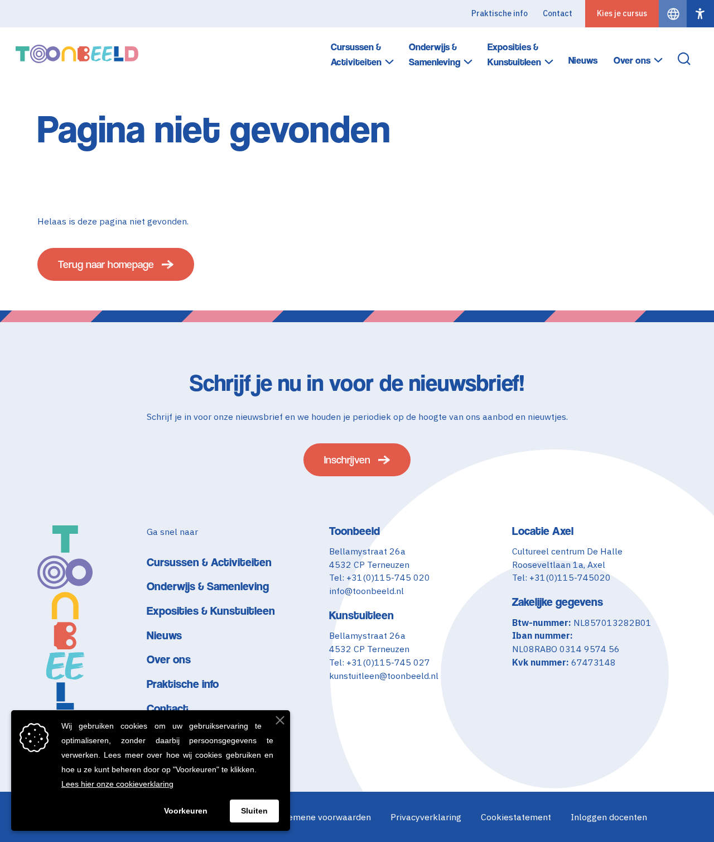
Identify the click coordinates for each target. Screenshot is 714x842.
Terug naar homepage (106, 264)
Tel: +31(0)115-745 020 (379, 577)
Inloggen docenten (609, 816)
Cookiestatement (516, 816)
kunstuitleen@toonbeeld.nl (383, 675)
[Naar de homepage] (77, 54)
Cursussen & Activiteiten (356, 54)
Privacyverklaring (425, 816)
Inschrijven (347, 459)
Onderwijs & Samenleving (434, 54)
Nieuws (582, 60)
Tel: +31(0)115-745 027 (379, 662)
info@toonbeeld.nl (366, 590)
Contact (557, 13)
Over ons (632, 60)
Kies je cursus (622, 13)
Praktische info (499, 13)
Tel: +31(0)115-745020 (561, 577)
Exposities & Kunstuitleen (514, 54)
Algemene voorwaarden (322, 816)
